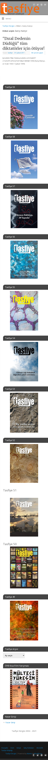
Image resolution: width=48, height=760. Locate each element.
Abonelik (39, 748)
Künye (19, 748)
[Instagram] (41, 5)
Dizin (12, 748)
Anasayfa (4, 748)
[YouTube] (45, 5)
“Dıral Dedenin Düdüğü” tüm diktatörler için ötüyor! (24, 43)
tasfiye (10, 53)
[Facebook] (34, 5)
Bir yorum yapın (37, 53)
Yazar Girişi (10, 722)
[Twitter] (37, 5)
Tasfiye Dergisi (8, 26)
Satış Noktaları (29, 748)
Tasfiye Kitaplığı (7, 750)
